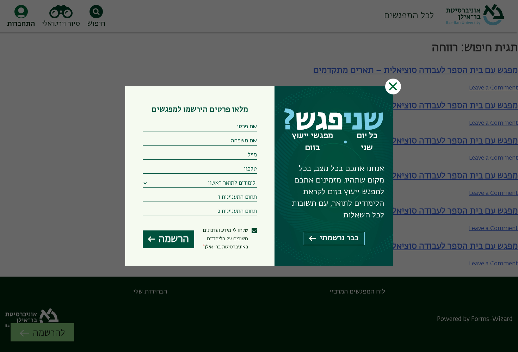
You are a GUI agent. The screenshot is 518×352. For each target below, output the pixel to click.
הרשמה (174, 239)
